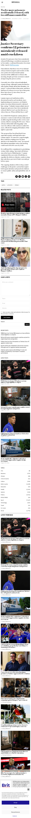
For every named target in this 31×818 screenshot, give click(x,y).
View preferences (15, 812)
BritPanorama (14, 65)
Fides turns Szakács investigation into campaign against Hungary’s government (14, 699)
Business (3, 473)
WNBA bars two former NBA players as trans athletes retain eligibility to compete (15, 333)
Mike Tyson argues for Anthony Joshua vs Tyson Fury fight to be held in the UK (14, 773)
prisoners (9, 185)
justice (3, 185)
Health (2, 489)
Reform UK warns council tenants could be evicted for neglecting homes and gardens (15, 338)
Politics (3, 7)
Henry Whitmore (6, 18)
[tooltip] (16, 176)
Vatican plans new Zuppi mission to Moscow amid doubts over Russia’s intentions (14, 752)
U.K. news (3, 508)
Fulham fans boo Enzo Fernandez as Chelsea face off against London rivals (15, 434)
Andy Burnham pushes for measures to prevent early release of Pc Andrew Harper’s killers (14, 269)
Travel (2, 505)
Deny (15, 807)
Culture (3, 481)
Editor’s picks (4, 484)
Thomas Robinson (6, 702)
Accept (15, 802)
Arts (2, 470)
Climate (3, 476)
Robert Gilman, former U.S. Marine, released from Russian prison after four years (14, 241)
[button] (28, 789)
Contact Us (15, 815)
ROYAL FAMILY (4, 497)
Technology (4, 502)
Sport (2, 500)
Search (3, 321)
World (2, 510)
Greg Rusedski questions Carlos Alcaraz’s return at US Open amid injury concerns (14, 725)
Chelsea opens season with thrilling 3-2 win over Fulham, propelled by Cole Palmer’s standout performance (14, 351)
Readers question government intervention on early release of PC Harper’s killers (15, 214)
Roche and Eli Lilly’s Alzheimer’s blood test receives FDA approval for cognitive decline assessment (14, 346)
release (17, 185)
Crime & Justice (5, 478)
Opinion (3, 492)
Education (3, 486)
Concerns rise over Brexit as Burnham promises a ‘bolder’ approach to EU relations (15, 673)
